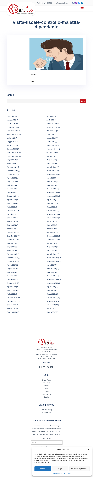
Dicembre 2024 (51, 149)
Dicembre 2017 (12, 301)
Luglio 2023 (50, 178)
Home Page (46, 380)
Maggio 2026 (11, 120)
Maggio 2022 (51, 203)
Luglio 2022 (50, 200)
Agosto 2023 (11, 178)
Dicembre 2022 (12, 192)
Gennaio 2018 (51, 298)
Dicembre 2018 (12, 279)
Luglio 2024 (50, 156)
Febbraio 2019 (12, 276)
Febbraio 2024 (12, 167)
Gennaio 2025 (12, 149)
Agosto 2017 (11, 308)
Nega (60, 469)
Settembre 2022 (52, 196)
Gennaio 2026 (12, 127)
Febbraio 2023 (12, 189)
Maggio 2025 (11, 142)
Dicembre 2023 (12, 171)
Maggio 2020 (51, 247)
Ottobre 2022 (11, 196)
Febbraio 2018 (12, 298)
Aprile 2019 (11, 272)
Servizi (46, 386)
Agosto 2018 (11, 287)
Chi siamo (46, 383)
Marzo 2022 (50, 207)
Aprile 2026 (50, 120)
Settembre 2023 (52, 174)
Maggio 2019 (51, 268)
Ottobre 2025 (51, 131)
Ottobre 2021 (11, 218)
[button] (88, 450)
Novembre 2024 (12, 152)
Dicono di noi (46, 394)
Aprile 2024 (11, 163)
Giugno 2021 (11, 225)
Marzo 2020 (50, 250)
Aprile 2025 (50, 142)
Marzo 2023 (50, 185)
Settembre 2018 (52, 283)
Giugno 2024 (11, 160)
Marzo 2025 (11, 145)
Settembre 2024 (12, 156)
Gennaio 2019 (51, 276)
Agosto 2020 (11, 243)
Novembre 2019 (52, 258)
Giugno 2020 (11, 247)
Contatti (46, 391)
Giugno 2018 (11, 290)
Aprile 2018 (11, 294)
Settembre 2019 (52, 261)
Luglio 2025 (11, 138)
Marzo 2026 (11, 123)
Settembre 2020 (52, 239)
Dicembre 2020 (12, 236)
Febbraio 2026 (51, 123)
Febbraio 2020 (12, 254)
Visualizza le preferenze (79, 469)
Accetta (42, 469)
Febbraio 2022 (12, 210)
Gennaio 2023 (51, 189)
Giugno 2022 (11, 203)
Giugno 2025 (51, 138)
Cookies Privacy (57, 473)
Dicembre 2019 (12, 258)
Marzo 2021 (50, 229)
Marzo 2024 (50, 163)
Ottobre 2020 (11, 239)
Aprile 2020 (11, 250)
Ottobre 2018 (11, 283)
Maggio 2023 (51, 181)
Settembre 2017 (52, 305)
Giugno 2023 (11, 181)
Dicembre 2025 (51, 127)
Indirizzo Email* (46, 438)
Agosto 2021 (11, 221)
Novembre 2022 (52, 192)
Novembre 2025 (12, 131)
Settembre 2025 (12, 134)
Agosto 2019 (11, 265)
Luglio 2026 (11, 116)
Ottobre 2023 (11, 174)
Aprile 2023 (11, 185)
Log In (46, 397)
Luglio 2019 (50, 265)
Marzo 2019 (50, 272)
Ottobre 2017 (11, 305)
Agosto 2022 (11, 200)
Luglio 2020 (50, 243)
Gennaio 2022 (51, 210)
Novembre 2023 (52, 171)
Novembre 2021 (52, 214)
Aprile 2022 (11, 207)
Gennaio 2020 (51, 254)
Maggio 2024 (51, 160)
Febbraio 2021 (12, 232)
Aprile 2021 (11, 229)
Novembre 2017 (52, 301)
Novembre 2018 (52, 279)
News (46, 388)
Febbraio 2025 (51, 145)
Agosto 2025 (50, 134)
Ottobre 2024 (51, 152)
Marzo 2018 (50, 294)
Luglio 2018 (50, 287)
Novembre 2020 (52, 236)
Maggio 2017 (51, 312)
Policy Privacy (67, 473)
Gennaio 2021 (51, 232)
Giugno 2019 (11, 268)
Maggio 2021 (51, 225)
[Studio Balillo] (21, 15)
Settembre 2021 (52, 218)
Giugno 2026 (51, 116)
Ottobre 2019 (11, 261)
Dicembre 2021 (12, 214)
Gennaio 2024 (51, 167)
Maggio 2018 (51, 290)
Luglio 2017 (50, 308)
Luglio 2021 (50, 221)
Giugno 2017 (11, 312)
